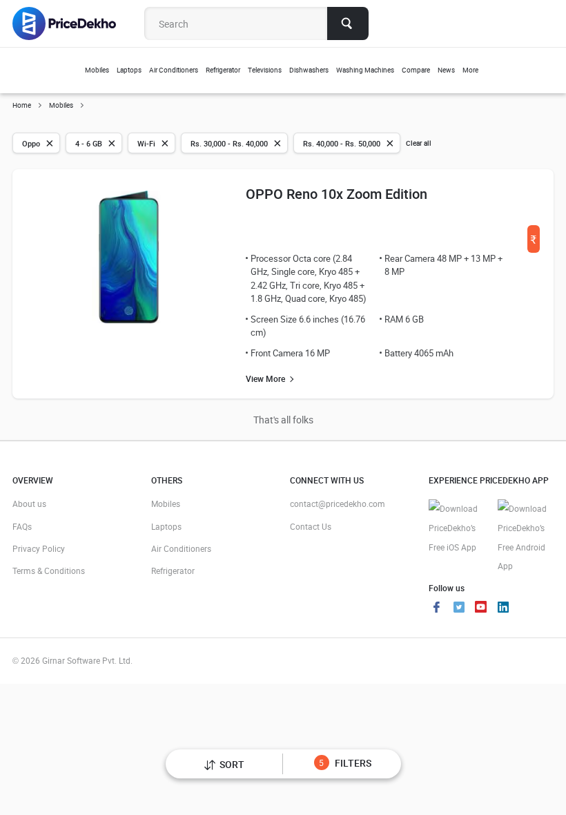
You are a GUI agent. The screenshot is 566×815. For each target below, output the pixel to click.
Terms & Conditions (48, 570)
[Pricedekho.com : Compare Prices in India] (73, 23)
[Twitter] (459, 608)
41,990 (533, 243)
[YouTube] (481, 608)
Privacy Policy (38, 548)
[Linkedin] (503, 608)
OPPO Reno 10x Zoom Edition (336, 193)
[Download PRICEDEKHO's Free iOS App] (456, 528)
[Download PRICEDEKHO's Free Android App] (525, 537)
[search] (348, 23)
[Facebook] (437, 608)
